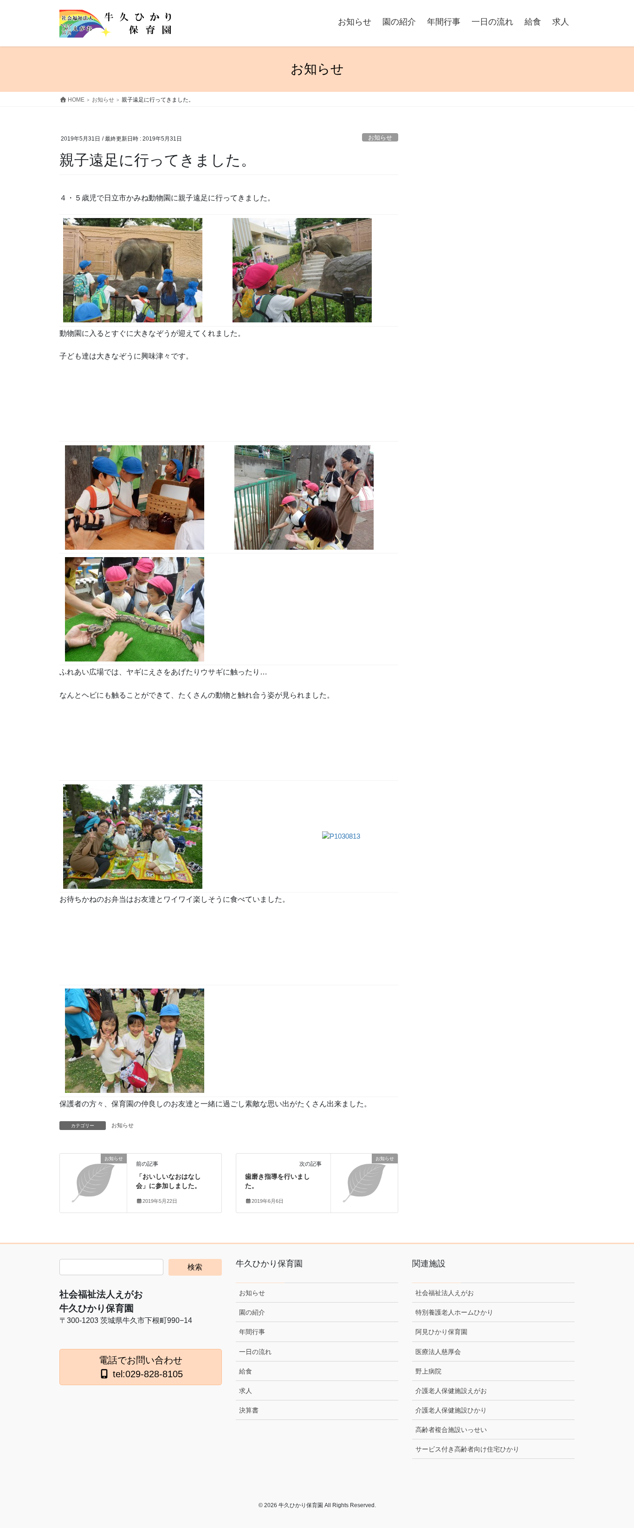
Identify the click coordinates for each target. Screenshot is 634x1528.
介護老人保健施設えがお (451, 1390)
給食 (245, 1371)
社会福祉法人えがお (444, 1293)
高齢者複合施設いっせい (451, 1429)
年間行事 (252, 1331)
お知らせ (380, 137)
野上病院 (428, 1371)
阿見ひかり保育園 (441, 1331)
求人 (245, 1390)
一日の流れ (255, 1351)
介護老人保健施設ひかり (451, 1410)
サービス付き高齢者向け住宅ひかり (467, 1449)
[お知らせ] (93, 1174)
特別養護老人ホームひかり (454, 1312)
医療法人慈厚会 (438, 1351)
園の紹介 (252, 1312)
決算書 (249, 1410)
